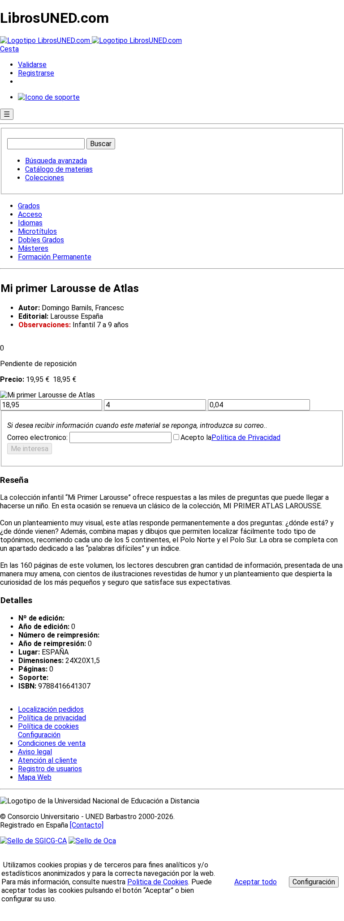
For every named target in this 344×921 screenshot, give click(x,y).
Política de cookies (48, 726)
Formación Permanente (54, 257)
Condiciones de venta (52, 743)
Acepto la (196, 437)
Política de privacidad (52, 718)
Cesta (9, 49)
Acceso (30, 214)
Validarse (32, 64)
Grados (29, 206)
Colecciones (44, 177)
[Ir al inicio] (91, 40)
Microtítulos (37, 231)
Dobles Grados (41, 240)
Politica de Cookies (157, 882)
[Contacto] (86, 825)
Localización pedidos (51, 709)
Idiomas (30, 223)
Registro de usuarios (50, 769)
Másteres (33, 248)
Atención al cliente (47, 760)
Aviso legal (35, 752)
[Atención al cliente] (49, 97)
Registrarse (36, 73)
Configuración (38, 735)
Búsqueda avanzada (56, 160)
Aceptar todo (255, 882)
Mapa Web (35, 777)
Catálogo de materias (59, 169)
